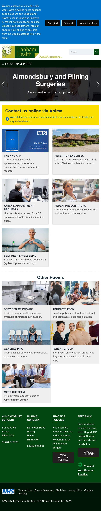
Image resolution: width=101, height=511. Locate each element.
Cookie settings (20, 33)
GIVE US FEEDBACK (88, 452)
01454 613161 (10, 442)
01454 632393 (35, 446)
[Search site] (96, 52)
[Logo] (32, 52)
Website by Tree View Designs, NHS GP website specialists (34, 501)
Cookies (88, 490)
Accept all (53, 23)
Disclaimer (61, 490)
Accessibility (75, 490)
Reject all (68, 23)
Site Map (22, 493)
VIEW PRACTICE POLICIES (63, 457)
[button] (98, 84)
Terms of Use (25, 490)
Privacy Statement (43, 490)
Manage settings (88, 23)
